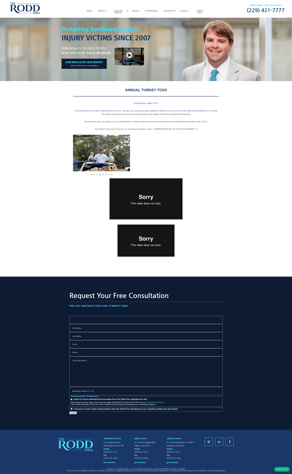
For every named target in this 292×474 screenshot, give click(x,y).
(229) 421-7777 (266, 10)
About (101, 11)
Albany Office (140, 438)
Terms (148, 402)
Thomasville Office (112, 438)
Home (89, 11)
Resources (169, 11)
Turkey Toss (199, 12)
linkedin (219, 442)
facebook (230, 442)
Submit (73, 413)
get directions (109, 462)
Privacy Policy (158, 402)
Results (135, 11)
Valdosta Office (174, 438)
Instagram (209, 442)
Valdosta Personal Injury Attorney (169, 469)
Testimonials (151, 11)
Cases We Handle (118, 12)
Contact (184, 11)
